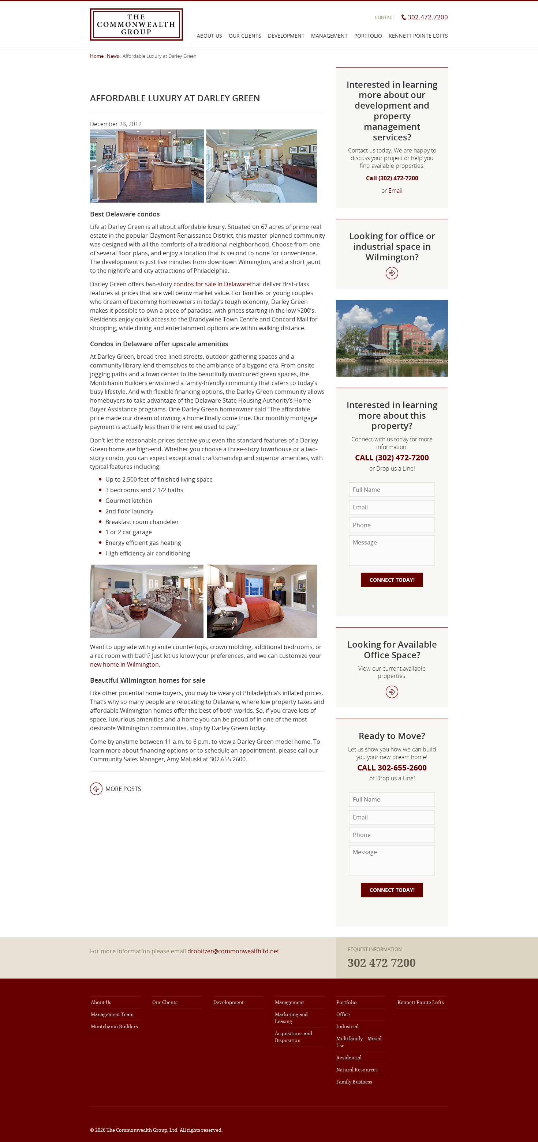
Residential (349, 1057)
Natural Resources (357, 1070)
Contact (385, 17)
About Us (209, 35)
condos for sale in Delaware (211, 284)
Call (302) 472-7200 (392, 178)
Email (395, 190)
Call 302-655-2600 (392, 768)
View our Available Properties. (392, 273)
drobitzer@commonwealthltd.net (233, 951)
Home (97, 56)
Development (286, 35)
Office (343, 1014)
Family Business (354, 1082)
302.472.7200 (428, 17)
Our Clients (245, 35)
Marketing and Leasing (291, 1018)
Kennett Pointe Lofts (418, 35)
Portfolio (368, 35)
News (113, 56)
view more (392, 692)
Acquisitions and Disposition (293, 1037)
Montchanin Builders (114, 1026)
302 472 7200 (382, 963)
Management (329, 35)
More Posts (115, 789)
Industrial (347, 1026)
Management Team (112, 1014)
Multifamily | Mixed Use (359, 1042)
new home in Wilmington (124, 664)
